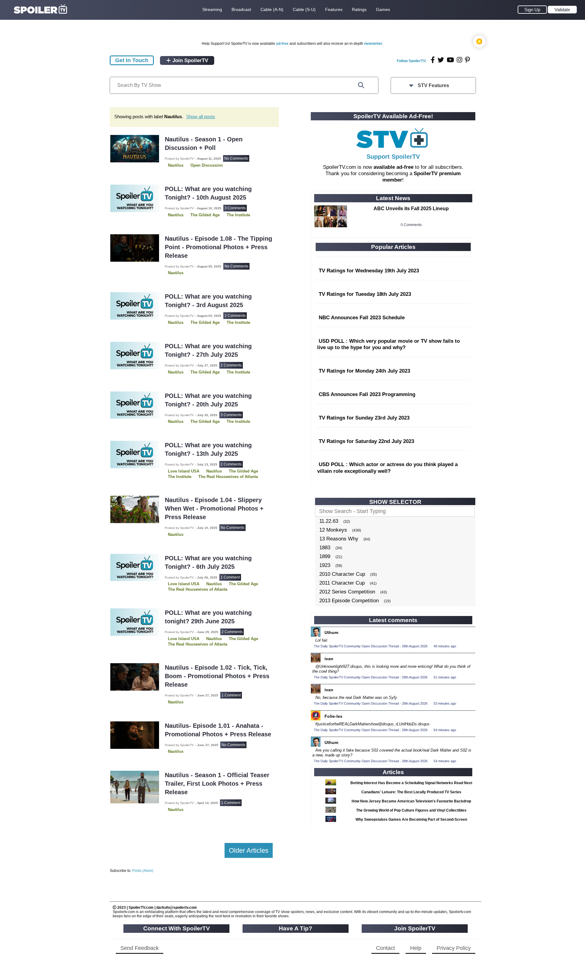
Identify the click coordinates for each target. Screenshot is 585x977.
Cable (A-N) (272, 9)
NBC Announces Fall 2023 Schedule (362, 317)
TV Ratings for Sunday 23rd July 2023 (364, 418)
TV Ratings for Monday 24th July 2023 (364, 371)
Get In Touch (131, 60)
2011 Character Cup (342, 583)
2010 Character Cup (342, 574)
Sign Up (532, 9)
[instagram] (459, 59)
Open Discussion (206, 165)
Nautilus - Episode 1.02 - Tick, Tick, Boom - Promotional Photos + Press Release (217, 676)
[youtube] (450, 59)
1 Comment (230, 577)
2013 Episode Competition (349, 601)
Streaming (212, 9)
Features (333, 9)
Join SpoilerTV (189, 60)
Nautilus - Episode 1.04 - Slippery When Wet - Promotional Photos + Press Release (214, 508)
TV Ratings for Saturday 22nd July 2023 (366, 441)
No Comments (236, 158)
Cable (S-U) (304, 9)
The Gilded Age (205, 215)
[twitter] (441, 59)
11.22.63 (328, 521)
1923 (324, 565)
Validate (562, 9)
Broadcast (241, 9)
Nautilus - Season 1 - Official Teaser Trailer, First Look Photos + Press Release (217, 783)
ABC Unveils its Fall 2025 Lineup (411, 208)
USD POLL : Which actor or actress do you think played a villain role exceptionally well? (387, 468)
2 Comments (235, 315)
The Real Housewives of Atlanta (228, 476)
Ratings (359, 9)
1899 (324, 556)
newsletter (373, 43)
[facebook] (433, 59)
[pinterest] (467, 59)
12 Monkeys (333, 530)
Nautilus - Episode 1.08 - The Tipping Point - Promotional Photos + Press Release (218, 247)
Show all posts (200, 116)
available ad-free (393, 167)
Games (383, 9)
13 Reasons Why (338, 539)
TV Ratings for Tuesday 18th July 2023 (365, 294)
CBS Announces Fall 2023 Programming (367, 394)
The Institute (238, 215)
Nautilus (175, 165)
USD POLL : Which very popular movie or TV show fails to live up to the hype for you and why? (388, 344)
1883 (324, 547)
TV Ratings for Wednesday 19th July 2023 (369, 271)
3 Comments (235, 208)
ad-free (282, 43)
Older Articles (248, 850)
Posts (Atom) (142, 871)
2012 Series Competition (347, 592)
